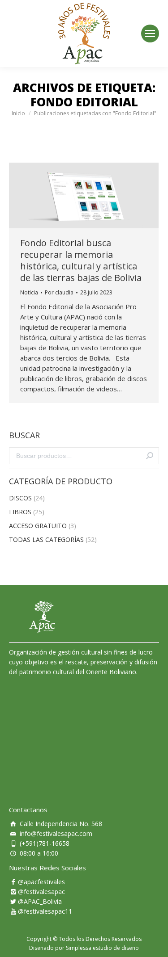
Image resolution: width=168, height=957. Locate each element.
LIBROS (20, 512)
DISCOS (20, 498)
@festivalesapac (41, 891)
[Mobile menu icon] (150, 33)
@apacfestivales (41, 881)
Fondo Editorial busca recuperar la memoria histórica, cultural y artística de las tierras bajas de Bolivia (81, 260)
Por (59, 292)
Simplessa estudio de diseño (102, 948)
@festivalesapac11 (45, 911)
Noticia (29, 292)
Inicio (18, 113)
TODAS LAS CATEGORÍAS (46, 539)
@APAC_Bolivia (40, 901)
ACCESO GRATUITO (38, 525)
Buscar (149, 455)
